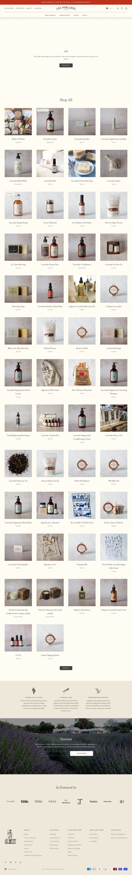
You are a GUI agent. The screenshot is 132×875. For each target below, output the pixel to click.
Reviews (26, 848)
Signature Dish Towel (50, 390)
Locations (20, 8)
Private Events (28, 852)
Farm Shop (53, 834)
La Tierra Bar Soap (18, 264)
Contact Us (71, 834)
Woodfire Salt (113, 480)
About (29, 8)
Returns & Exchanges (74, 848)
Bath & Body (50, 15)
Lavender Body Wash (18, 180)
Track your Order (73, 841)
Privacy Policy (93, 834)
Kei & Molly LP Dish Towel (82, 522)
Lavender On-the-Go (113, 264)
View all (66, 668)
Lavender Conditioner (82, 264)
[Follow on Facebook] (6, 862)
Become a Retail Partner (118, 834)
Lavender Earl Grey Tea (18, 480)
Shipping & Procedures (74, 845)
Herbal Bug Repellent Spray (18, 435)
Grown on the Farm (30, 838)
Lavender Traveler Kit (50, 435)
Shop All (66, 65)
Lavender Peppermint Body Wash (18, 522)
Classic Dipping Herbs (50, 655)
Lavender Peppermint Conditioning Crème (82, 437)
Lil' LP (18, 655)
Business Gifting (72, 855)
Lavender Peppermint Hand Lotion (18, 392)
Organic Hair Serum (82, 609)
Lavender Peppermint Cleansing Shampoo (114, 392)
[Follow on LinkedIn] (21, 862)
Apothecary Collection (50, 522)
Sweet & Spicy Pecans (113, 222)
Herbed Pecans (50, 348)
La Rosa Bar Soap (114, 348)
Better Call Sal (82, 348)
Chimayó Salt (81, 564)
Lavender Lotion (50, 139)
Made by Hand (28, 841)
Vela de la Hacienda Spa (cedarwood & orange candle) (18, 611)
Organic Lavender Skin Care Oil (82, 306)
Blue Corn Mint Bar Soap (18, 348)
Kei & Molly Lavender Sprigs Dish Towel (113, 566)
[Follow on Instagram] (11, 862)
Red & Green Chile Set (113, 522)
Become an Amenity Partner (119, 838)
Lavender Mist (50, 180)
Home (76, 15)
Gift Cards (71, 838)
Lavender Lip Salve (82, 139)
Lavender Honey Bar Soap (82, 180)
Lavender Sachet (113, 180)
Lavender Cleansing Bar (18, 564)
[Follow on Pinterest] (16, 862)
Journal (38, 8)
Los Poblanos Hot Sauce (82, 222)
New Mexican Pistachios (82, 390)
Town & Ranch (54, 841)
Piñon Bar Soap (18, 306)
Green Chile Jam (50, 222)
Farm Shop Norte (55, 838)
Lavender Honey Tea (113, 435)
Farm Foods (65, 15)
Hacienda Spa (54, 845)
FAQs (69, 852)
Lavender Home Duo (50, 264)
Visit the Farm (28, 845)
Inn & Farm (9, 8)
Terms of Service (94, 838)
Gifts (84, 15)
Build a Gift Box (18, 139)
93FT (62, 869)
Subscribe (81, 753)
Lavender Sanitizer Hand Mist (50, 306)
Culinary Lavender (113, 306)
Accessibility (93, 841)
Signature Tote (50, 564)
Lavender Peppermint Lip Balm (113, 139)
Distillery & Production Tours (33, 855)
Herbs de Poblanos (81, 480)
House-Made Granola (50, 480)
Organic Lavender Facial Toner (113, 609)
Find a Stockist (54, 848)
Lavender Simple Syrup (18, 222)
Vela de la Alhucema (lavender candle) (50, 611)
